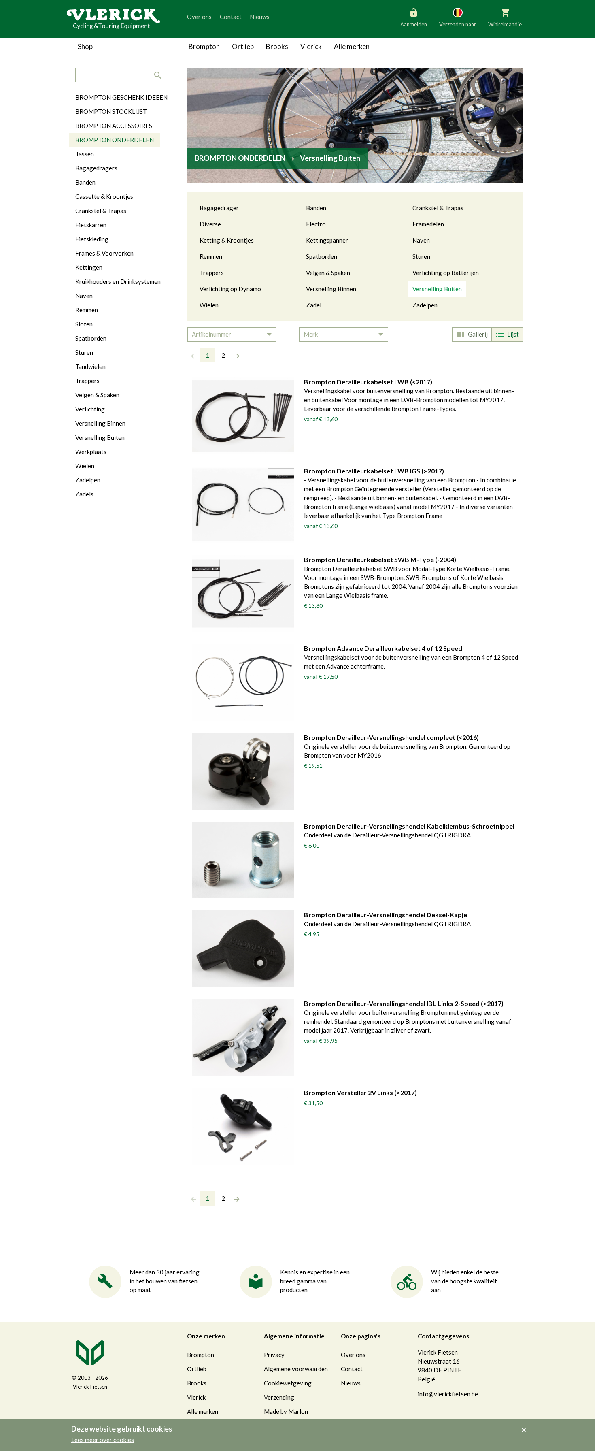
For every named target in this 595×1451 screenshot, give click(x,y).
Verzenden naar (457, 24)
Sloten (84, 324)
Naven (421, 240)
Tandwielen (90, 366)
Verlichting (90, 409)
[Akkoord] (526, 1424)
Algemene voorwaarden (296, 1368)
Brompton (204, 46)
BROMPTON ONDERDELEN (114, 139)
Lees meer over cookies (102, 1439)
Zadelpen (425, 305)
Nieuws (260, 16)
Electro (316, 224)
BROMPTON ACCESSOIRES (113, 125)
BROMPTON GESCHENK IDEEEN (121, 97)
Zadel (313, 305)
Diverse (210, 224)
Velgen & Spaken (328, 272)
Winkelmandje (505, 24)
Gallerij (478, 334)
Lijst (513, 334)
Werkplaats (90, 451)
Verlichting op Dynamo (230, 288)
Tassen (84, 154)
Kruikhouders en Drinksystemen (118, 281)
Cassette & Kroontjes (104, 196)
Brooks (277, 46)
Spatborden (321, 256)
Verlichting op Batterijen (445, 272)
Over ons (199, 16)
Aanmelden (413, 24)
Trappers (212, 272)
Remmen (211, 256)
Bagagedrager (219, 207)
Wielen (209, 305)
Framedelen (428, 224)
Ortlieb (243, 46)
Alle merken (352, 46)
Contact (231, 16)
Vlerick (311, 46)
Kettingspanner (327, 240)
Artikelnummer (211, 334)
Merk (311, 334)
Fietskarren (90, 224)
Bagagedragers (96, 168)
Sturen (421, 256)
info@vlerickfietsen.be (448, 1394)
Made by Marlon (286, 1411)
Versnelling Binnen (331, 288)
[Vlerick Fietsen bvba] (113, 18)
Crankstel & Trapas (437, 207)
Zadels (84, 494)
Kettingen (88, 267)
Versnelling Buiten (437, 288)
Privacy (274, 1354)
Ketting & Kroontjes (227, 240)
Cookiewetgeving (288, 1383)
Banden (316, 207)
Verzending (279, 1397)
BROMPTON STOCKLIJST (111, 111)
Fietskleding (91, 239)
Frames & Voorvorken (104, 253)
